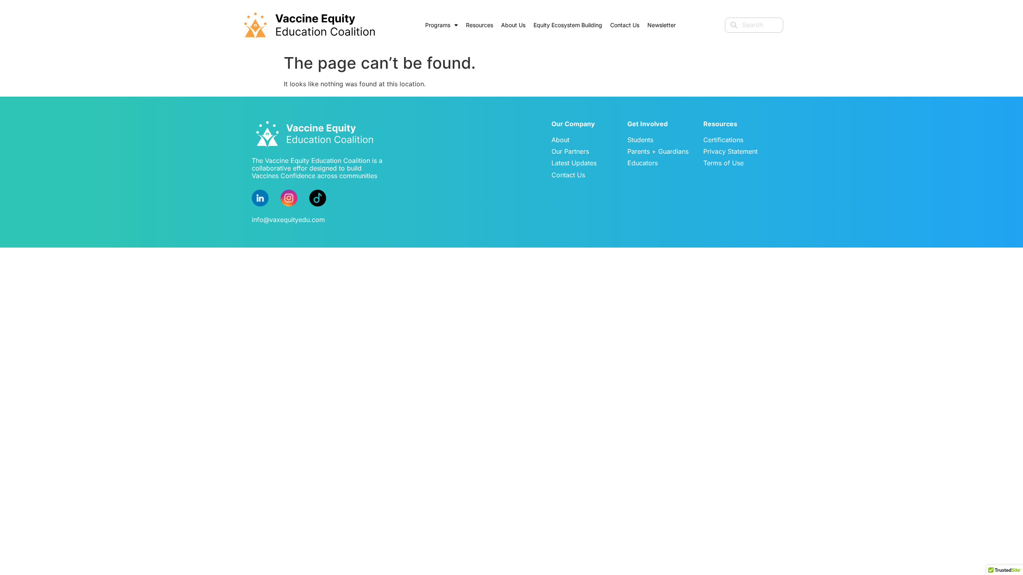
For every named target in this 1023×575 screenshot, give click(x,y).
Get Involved (647, 124)
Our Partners (570, 151)
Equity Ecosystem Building (567, 25)
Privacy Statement (730, 151)
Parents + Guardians (658, 151)
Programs (437, 25)
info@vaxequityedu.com (288, 220)
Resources (479, 25)
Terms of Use (723, 163)
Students (640, 140)
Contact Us (624, 25)
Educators (642, 163)
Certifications (723, 140)
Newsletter (661, 25)
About (560, 140)
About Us (513, 25)
